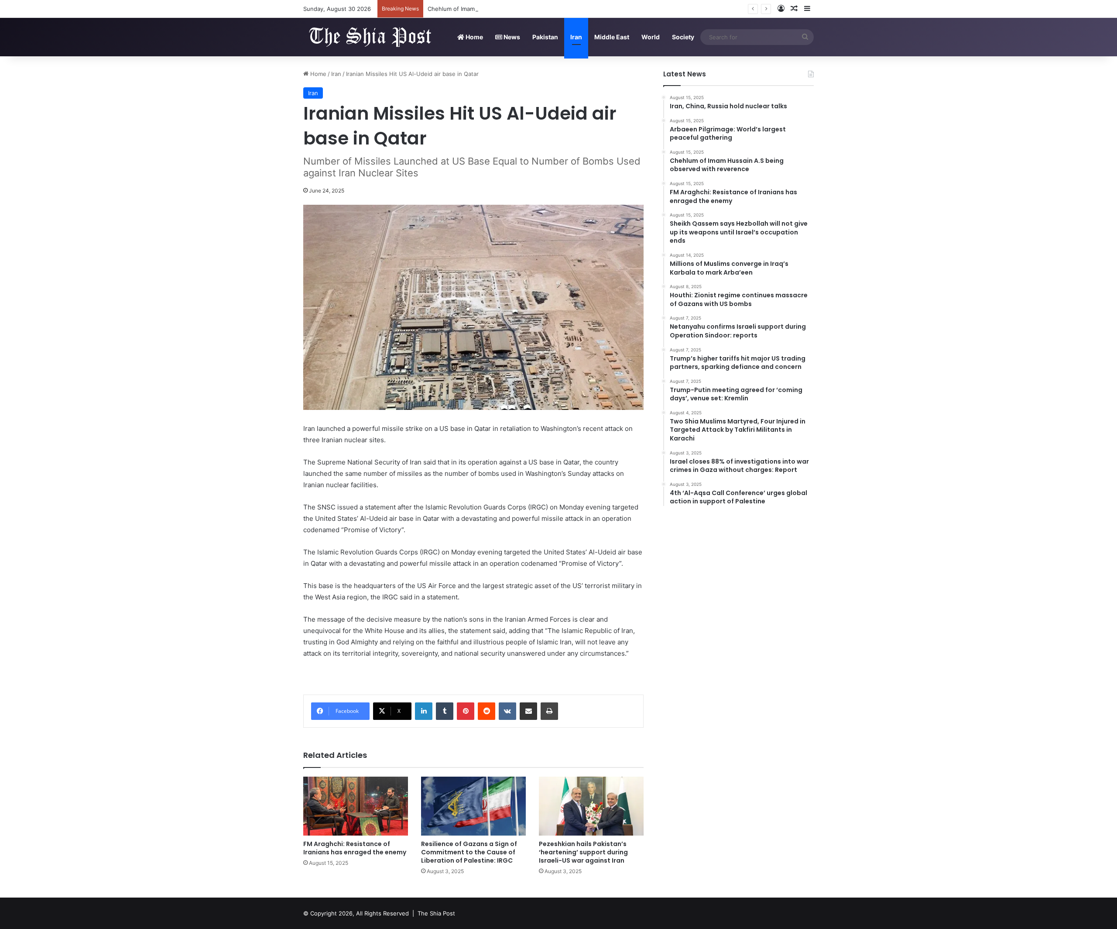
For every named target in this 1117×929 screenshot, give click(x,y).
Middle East (611, 37)
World (650, 37)
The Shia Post (436, 913)
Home (473, 37)
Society (683, 37)
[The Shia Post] (368, 37)
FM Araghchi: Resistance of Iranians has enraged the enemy (354, 848)
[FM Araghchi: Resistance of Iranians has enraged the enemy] (355, 806)
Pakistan (545, 37)
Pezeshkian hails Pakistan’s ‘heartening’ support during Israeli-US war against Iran (583, 852)
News (511, 37)
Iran (576, 37)
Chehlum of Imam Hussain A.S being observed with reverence (512, 8)
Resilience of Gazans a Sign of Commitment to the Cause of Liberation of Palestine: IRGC (469, 852)
